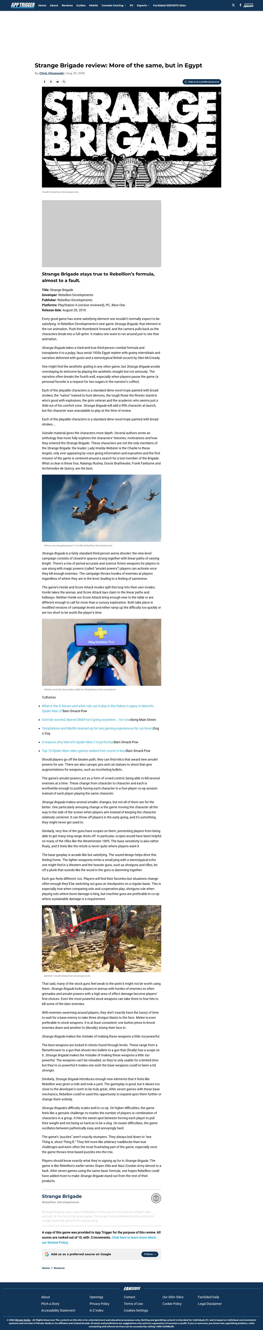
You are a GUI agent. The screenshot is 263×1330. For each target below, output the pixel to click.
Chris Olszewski (51, 73)
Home (42, 5)
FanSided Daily (208, 1297)
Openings (96, 1297)
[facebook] (240, 5)
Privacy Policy (99, 1304)
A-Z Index (96, 1310)
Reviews (67, 5)
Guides (80, 5)
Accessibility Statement (58, 1310)
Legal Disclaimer (210, 1304)
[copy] (64, 81)
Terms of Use (133, 1304)
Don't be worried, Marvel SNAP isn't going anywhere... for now (86, 720)
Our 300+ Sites (172, 1297)
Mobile (93, 5)
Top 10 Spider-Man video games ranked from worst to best (84, 751)
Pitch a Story (50, 1304)
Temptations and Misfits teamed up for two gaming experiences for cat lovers (97, 728)
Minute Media (22, 1320)
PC (131, 5)
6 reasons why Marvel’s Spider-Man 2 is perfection (78, 742)
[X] (233, 5)
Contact (129, 1297)
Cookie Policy (172, 1304)
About (54, 5)
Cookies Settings (136, 1310)
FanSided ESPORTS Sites (169, 5)
